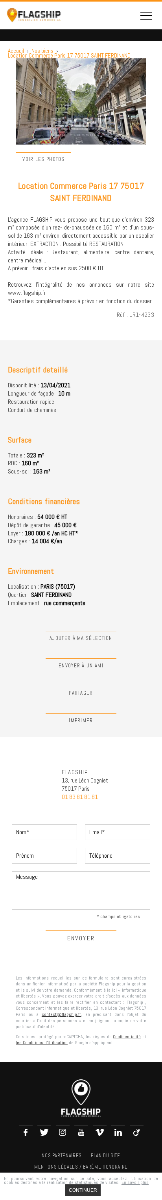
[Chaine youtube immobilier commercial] (81, 1132)
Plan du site (105, 1155)
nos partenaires (62, 1155)
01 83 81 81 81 (80, 797)
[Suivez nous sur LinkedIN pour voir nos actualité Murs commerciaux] (118, 1132)
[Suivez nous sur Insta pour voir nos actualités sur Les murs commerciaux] (63, 1132)
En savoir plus (135, 1182)
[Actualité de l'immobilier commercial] (100, 1132)
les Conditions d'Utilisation (42, 1042)
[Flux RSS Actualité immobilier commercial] (137, 1132)
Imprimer (81, 720)
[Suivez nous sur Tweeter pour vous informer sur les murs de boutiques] (44, 1132)
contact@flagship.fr (61, 1014)
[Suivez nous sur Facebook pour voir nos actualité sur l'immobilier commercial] (26, 1132)
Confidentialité (127, 1037)
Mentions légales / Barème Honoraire (81, 1167)
